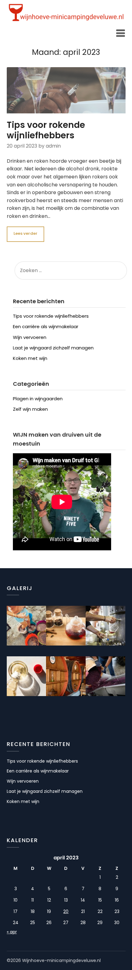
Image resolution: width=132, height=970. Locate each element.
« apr (12, 932)
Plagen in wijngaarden (38, 398)
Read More (25, 234)
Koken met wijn (30, 358)
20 (65, 911)
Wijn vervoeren (29, 337)
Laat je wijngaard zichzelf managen (53, 347)
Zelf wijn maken (30, 409)
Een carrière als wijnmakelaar (45, 326)
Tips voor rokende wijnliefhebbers (46, 130)
